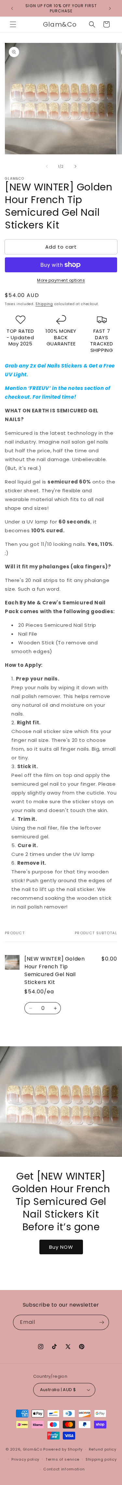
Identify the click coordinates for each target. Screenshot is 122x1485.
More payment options (61, 280)
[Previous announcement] (12, 8)
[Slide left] (47, 166)
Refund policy (102, 1449)
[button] (13, 24)
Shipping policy (101, 1459)
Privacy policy (25, 1459)
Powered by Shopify (63, 1449)
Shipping (44, 304)
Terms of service (62, 1459)
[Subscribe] (101, 1322)
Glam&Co (32, 1449)
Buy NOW (61, 1247)
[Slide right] (75, 166)
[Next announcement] (110, 8)
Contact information (64, 1469)
